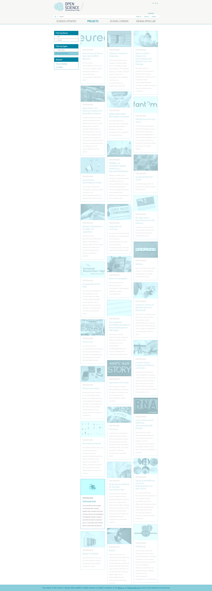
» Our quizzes (59, 67)
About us (138, 16)
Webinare (139, 264)
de (153, 3)
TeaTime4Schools (89, 502)
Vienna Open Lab (145, 21)
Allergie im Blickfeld (90, 554)
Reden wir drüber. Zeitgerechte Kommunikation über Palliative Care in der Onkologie (143, 58)
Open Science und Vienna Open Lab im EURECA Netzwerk (92, 56)
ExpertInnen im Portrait (118, 383)
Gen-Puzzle (113, 429)
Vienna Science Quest (90, 389)
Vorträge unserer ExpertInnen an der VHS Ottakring (145, 220)
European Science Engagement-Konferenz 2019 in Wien (144, 365)
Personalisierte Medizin (91, 444)
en (157, 3)
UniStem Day (87, 342)
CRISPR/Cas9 (140, 547)
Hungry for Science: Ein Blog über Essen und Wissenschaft (144, 307)
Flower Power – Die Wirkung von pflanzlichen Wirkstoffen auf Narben (92, 111)
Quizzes (59, 60)
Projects (92, 21)
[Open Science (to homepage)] (70, 6)
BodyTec (112, 551)
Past (58, 36)
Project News (60, 50)
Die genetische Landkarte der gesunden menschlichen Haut (119, 487)
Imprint (146, 16)
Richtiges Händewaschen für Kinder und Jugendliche (92, 229)
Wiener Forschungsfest (118, 279)
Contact (154, 16)
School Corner (119, 21)
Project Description (62, 53)
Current (59, 40)
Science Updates (66, 21)
